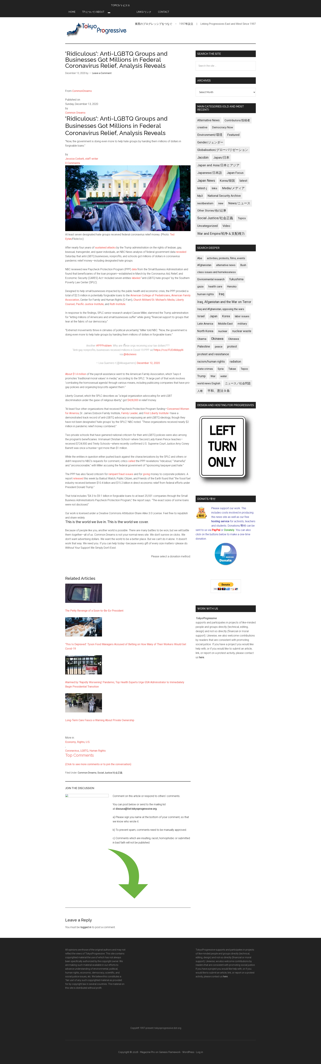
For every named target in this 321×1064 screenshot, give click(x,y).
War (213, 376)
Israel (201, 316)
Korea (226, 316)
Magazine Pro (147, 1052)
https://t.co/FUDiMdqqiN (168, 350)
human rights (205, 294)
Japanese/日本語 (209, 173)
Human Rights (97, 750)
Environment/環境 (209, 135)
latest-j (202, 188)
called (131, 461)
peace (218, 346)
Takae (232, 368)
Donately (229, 530)
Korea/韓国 (227, 180)
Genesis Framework (169, 1052)
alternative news (225, 265)
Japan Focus (235, 173)
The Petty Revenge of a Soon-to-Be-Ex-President (94, 610)
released (78, 478)
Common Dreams (87, 772)
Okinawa (217, 339)
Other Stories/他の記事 (211, 210)
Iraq (221, 294)
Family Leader (129, 413)
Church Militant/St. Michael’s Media (154, 299)
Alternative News (208, 120)
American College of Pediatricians (150, 295)
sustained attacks (105, 247)
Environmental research (211, 279)
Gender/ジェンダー (210, 142)
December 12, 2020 (148, 363)
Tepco (244, 368)
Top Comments (79, 755)
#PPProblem (104, 345)
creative (202, 127)
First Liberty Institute (156, 413)
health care (215, 286)
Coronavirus (72, 750)
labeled (136, 278)
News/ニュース (239, 203)
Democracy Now (222, 127)
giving (146, 474)
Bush (243, 265)
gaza (200, 286)
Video (226, 226)
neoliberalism (205, 203)
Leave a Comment (102, 73)
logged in (85, 927)
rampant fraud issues (121, 474)
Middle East (225, 323)
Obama (201, 339)
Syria (221, 368)
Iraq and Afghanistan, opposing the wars (220, 309)
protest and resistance (213, 354)
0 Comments (72, 163)
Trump (201, 376)
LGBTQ (84, 750)
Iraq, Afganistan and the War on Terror (224, 302)
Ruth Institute (117, 304)
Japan (213, 316)
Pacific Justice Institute (90, 304)
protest (232, 346)
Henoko (232, 286)
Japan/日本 (221, 157)
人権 (200, 391)
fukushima (236, 279)
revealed (181, 251)
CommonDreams (82, 91)
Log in (199, 1052)
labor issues (242, 316)
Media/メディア (233, 188)
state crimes (205, 368)
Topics (242, 218)
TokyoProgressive (97, 29)
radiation (235, 361)
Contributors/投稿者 (237, 120)
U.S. (88, 742)
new (220, 203)
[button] (109, 12)
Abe (199, 258)
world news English (208, 383)
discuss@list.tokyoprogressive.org (136, 808)
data (134, 269)
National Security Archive (224, 195)
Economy (70, 742)
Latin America (205, 323)
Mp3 (200, 195)
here (201, 657)
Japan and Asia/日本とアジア (218, 165)
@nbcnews (130, 354)
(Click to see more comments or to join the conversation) (98, 764)
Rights (81, 742)
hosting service (220, 521)
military (242, 323)
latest (243, 180)
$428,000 (132, 400)
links (214, 188)
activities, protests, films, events (226, 258)
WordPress (188, 1052)
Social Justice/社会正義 (109, 772)
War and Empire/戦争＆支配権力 (221, 234)
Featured (233, 135)
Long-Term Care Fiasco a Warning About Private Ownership (99, 720)
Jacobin (202, 157)
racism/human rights (211, 361)
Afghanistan (204, 265)
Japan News (206, 181)
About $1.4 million (75, 374)
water (223, 376)
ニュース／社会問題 (238, 383)
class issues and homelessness (216, 272)
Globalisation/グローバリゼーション (222, 150)
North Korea (205, 331)
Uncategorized (207, 226)
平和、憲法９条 (218, 391)
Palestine (203, 346)
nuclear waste (241, 331)
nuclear (222, 331)
